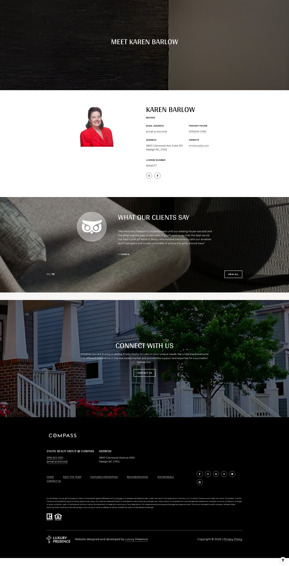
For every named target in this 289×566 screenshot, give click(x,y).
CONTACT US (54, 481)
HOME (50, 477)
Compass (118, 498)
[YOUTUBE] (232, 474)
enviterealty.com (199, 145)
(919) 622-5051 (55, 457)
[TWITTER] (224, 474)
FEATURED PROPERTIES (104, 477)
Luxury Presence (136, 539)
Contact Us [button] (144, 373)
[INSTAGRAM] (149, 176)
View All (233, 274)
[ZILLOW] (200, 482)
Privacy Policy (233, 539)
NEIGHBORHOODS (137, 477)
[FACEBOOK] (157, 176)
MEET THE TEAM (72, 477)
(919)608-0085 (197, 131)
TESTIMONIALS (165, 477)
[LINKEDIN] (216, 474)
